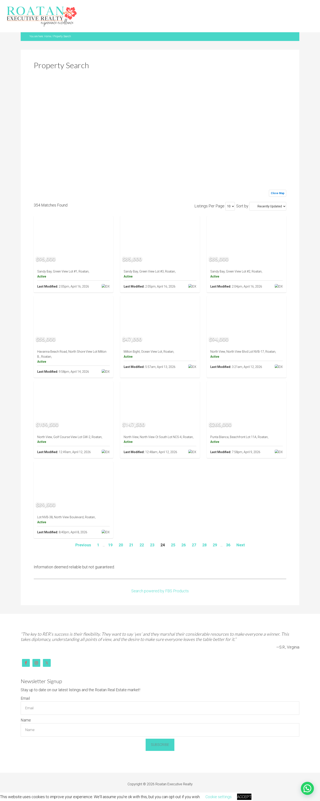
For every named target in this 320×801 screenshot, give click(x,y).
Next (240, 534)
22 (142, 534)
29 (215, 534)
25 (173, 534)
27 (194, 534)
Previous (83, 534)
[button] (307, 788)
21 (131, 534)
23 (152, 534)
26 (183, 534)
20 (121, 534)
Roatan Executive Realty (42, 12)
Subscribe (160, 734)
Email (25, 687)
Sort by (242, 195)
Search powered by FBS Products (160, 580)
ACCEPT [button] (244, 796)
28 (204, 534)
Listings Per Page (209, 195)
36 (228, 534)
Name (26, 709)
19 (110, 534)
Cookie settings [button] (218, 796)
